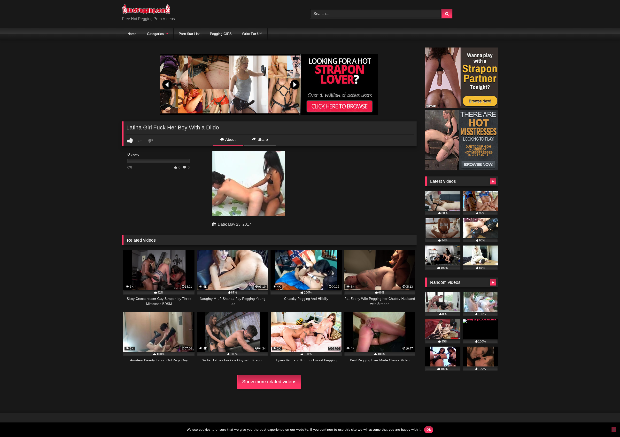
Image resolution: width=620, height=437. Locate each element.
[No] (614, 429)
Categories (155, 34)
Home (132, 34)
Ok (428, 429)
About (230, 139)
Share (262, 139)
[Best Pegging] (146, 10)
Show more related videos (269, 381)
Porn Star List (189, 34)
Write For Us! (252, 34)
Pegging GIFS (221, 34)
